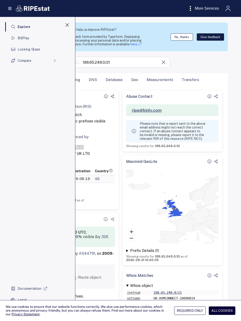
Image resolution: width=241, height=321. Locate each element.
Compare (24, 61)
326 (104, 237)
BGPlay (23, 38)
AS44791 (87, 253)
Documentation (30, 288)
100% (76, 237)
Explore (24, 27)
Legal (22, 300)
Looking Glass (29, 49)
